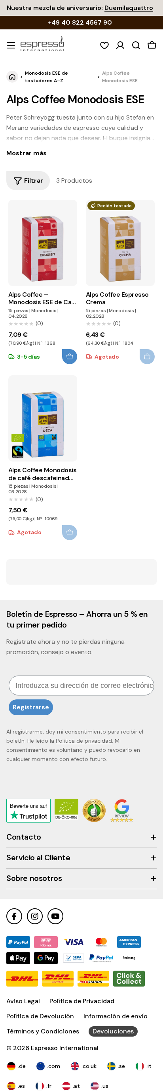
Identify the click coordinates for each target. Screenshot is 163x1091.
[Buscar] (136, 45)
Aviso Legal (23, 1001)
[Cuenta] (120, 45)
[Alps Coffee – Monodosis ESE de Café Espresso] (43, 243)
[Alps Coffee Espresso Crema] (120, 243)
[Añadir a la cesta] (69, 356)
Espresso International (65, 1048)
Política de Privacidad (81, 1001)
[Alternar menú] (11, 45)
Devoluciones (113, 1031)
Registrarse (31, 707)
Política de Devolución (40, 1016)
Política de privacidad (84, 740)
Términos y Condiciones (42, 1031)
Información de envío (115, 1016)
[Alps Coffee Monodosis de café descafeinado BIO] (43, 418)
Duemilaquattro (128, 8)
